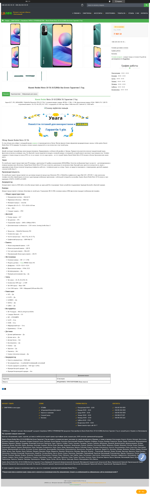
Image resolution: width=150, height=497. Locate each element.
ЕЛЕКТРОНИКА (110, 13)
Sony (21, 263)
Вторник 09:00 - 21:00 (84, 410)
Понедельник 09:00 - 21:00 (86, 407)
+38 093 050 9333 (120, 413)
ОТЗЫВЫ (131, 13)
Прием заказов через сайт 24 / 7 (87, 425)
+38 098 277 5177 (120, 415)
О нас (137, 13)
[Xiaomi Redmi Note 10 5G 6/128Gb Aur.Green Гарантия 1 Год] (119, 102)
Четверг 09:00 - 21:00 (84, 415)
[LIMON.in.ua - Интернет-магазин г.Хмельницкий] (7, 13)
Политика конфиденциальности (97, 482)
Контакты (144, 13)
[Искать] (146, 5)
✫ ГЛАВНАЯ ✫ (76, 13)
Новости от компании (47, 413)
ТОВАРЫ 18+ (122, 13)
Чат (143, 491)
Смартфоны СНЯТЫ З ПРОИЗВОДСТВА (32, 20)
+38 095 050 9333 (120, 410)
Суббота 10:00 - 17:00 (84, 420)
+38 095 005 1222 (120, 418)
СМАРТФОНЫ (87, 13)
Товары (7, 20)
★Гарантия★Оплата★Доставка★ (51, 410)
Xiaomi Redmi (40, 99)
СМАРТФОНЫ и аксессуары (12, 407)
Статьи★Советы (45, 415)
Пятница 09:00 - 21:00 (84, 418)
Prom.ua (84, 481)
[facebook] (3, 389)
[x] (5, 389)
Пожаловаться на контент (79, 482)
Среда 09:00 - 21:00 (84, 413)
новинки (34, 143)
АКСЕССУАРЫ (98, 13)
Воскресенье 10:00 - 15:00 (86, 423)
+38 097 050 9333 (120, 407)
